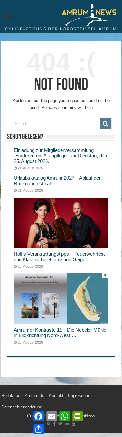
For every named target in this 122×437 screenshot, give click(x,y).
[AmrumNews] (61, 17)
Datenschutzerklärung (21, 407)
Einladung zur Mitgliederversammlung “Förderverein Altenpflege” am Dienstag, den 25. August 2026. (60, 155)
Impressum (78, 395)
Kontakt (56, 395)
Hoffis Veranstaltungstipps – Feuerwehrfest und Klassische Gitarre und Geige (59, 256)
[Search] (105, 123)
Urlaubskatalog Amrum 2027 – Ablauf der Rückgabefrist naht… (57, 180)
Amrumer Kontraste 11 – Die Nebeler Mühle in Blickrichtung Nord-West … (60, 332)
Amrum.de (34, 395)
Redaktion (10, 395)
